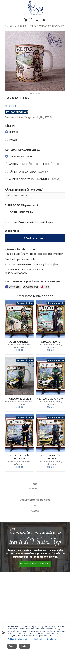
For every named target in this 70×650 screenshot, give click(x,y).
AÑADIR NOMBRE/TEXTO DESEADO (36, 164)
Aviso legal (37, 639)
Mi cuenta (35, 488)
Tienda (9, 26)
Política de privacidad (17, 639)
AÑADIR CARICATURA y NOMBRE (34, 179)
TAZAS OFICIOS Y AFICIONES (47, 26)
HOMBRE (14, 132)
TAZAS (22, 26)
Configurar (51, 639)
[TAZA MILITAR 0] (35, 61)
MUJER (13, 140)
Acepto (12, 646)
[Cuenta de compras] (44, 20)
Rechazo (25, 646)
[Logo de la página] (35, 8)
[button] (21, 212)
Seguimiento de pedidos (35, 499)
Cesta (35, 510)
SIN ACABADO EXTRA (22, 156)
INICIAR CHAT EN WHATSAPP (35, 563)
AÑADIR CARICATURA (28, 172)
